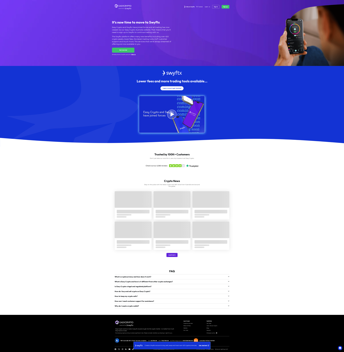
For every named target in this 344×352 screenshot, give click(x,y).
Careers (209, 330)
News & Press (187, 325)
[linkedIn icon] (125, 349)
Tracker (200, 6)
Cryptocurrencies (188, 323)
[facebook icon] (115, 349)
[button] (172, 276)
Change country (211, 333)
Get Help (209, 323)
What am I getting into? (221, 349)
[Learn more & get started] (172, 86)
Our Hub (185, 330)
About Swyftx (190, 6)
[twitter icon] (119, 349)
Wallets (185, 328)
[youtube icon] (129, 349)
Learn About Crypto (212, 325)
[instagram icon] (122, 349)
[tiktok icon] (133, 349)
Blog (208, 328)
